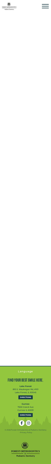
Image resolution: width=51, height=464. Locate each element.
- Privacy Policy (25, 432)
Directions (25, 397)
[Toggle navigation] (45, 6)
